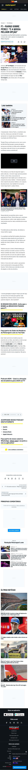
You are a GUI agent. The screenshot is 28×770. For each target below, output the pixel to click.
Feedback (14, 746)
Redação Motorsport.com (7, 41)
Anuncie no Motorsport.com (14, 748)
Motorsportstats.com (14, 740)
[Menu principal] (2, 5)
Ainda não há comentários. (14, 506)
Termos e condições (9, 762)
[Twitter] (8, 478)
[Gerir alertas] (22, 478)
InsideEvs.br (14, 730)
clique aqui (14, 441)
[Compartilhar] (18, 41)
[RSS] (21, 722)
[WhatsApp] (12, 478)
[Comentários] (25, 41)
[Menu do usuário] (25, 5)
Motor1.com (14, 733)
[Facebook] (5, 478)
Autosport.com (14, 737)
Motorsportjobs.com (14, 735)
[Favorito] (21, 41)
